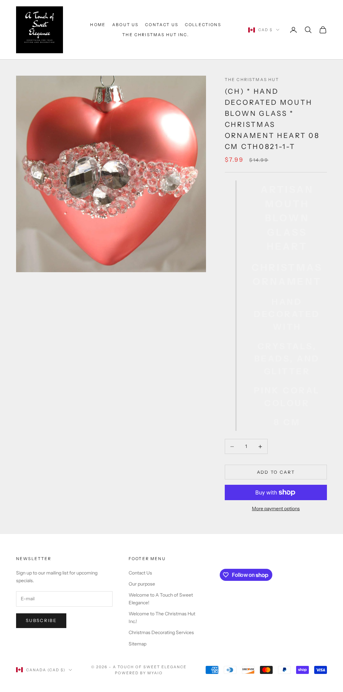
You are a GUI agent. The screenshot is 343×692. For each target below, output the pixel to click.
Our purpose (142, 584)
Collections (203, 24)
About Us (125, 24)
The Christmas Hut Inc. (155, 34)
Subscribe (41, 620)
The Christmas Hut (252, 79)
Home (98, 24)
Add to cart (276, 472)
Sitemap (137, 644)
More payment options (276, 509)
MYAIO (155, 673)
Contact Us (161, 24)
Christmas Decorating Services (161, 632)
